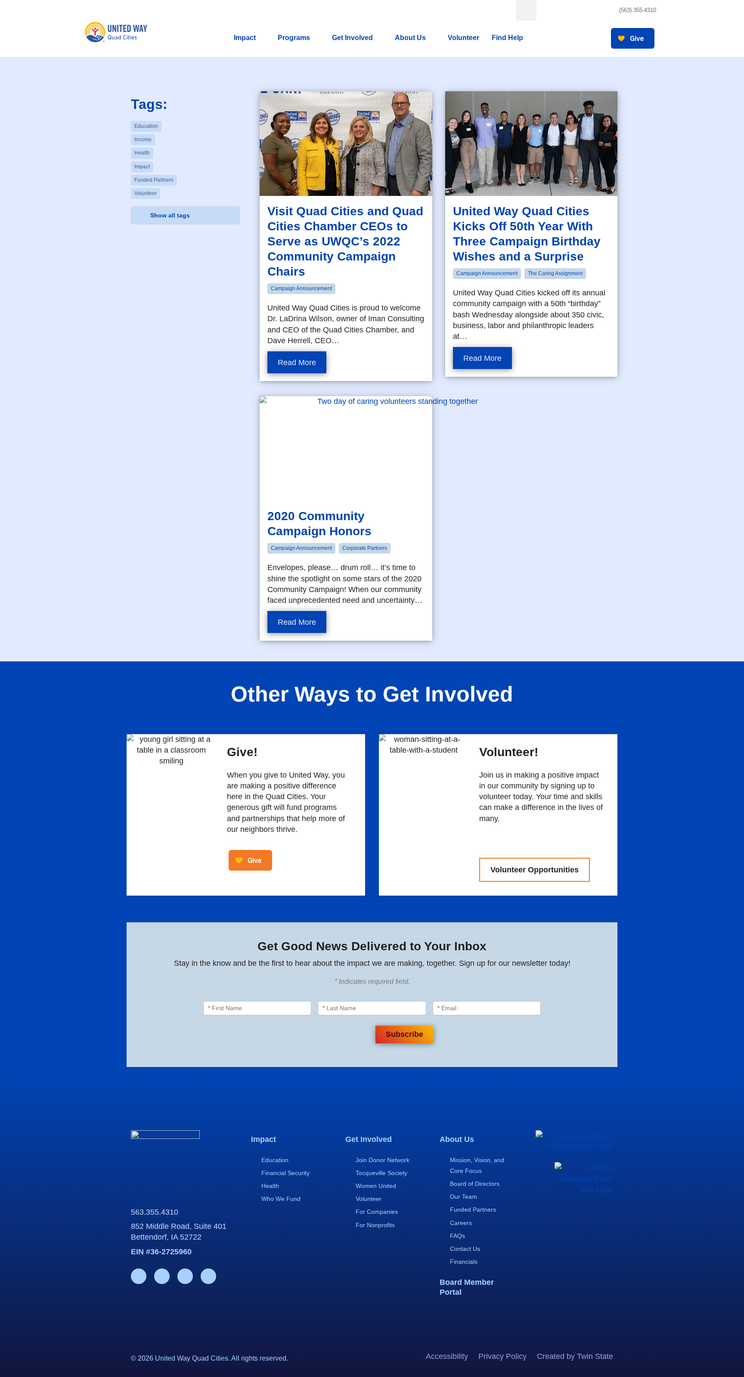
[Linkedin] (586, 10)
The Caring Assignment (555, 273)
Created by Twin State (575, 1356)
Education (146, 126)
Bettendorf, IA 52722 (166, 1237)
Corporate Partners (364, 548)
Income (143, 139)
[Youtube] (603, 10)
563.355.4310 (154, 1212)
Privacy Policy (502, 1356)
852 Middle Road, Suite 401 (178, 1226)
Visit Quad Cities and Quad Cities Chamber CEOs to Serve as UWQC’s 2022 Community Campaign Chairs (345, 241)
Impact (142, 167)
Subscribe (404, 1034)
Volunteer (145, 193)
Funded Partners (154, 180)
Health (142, 153)
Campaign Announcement (301, 288)
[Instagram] (569, 10)
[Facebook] (552, 10)
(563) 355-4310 (637, 10)
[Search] (526, 10)
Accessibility (447, 1356)
